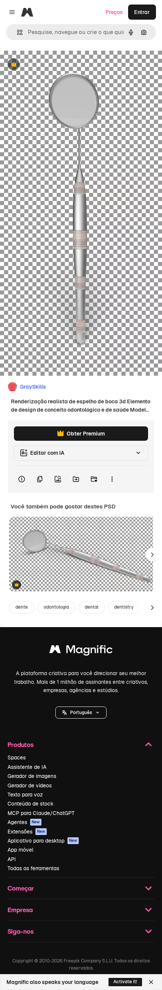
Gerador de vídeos (30, 785)
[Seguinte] (152, 554)
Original (48, 64)
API (12, 859)
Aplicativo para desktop (42, 840)
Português (81, 713)
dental (91, 607)
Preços (114, 12)
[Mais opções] (111, 479)
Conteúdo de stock (30, 803)
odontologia (56, 607)
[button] (81, 712)
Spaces (17, 757)
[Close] (151, 982)
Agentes (24, 822)
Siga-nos (21, 931)
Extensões (26, 831)
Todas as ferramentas (33, 868)
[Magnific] (81, 651)
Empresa (20, 910)
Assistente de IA (27, 767)
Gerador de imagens (32, 776)
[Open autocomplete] (16, 32)
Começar (21, 888)
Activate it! (125, 982)
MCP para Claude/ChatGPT (41, 813)
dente (21, 607)
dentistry (123, 607)
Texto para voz (25, 794)
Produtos (21, 744)
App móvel (21, 849)
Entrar (142, 12)
